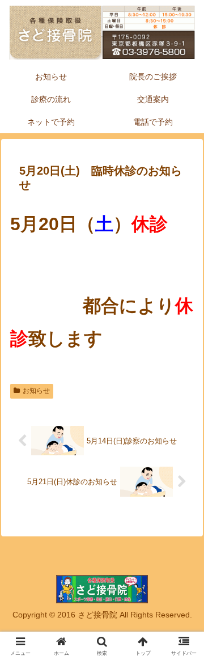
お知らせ (36, 391)
